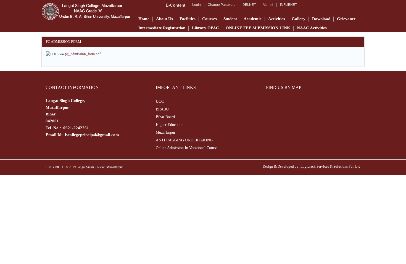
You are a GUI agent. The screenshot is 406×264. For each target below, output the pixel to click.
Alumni (268, 5)
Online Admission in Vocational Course (186, 148)
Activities (276, 19)
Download (321, 19)
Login (196, 5)
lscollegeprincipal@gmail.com (92, 135)
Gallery (298, 19)
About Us (164, 19)
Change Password (222, 5)
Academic (253, 19)
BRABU (162, 109)
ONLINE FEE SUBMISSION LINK (258, 28)
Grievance (346, 19)
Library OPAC (205, 28)
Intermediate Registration (161, 28)
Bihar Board (165, 117)
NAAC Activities (312, 28)
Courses (209, 19)
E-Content (175, 5)
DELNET (249, 5)
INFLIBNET (288, 5)
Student (230, 19)
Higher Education (169, 125)
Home (143, 19)
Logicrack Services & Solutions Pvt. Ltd (330, 166)
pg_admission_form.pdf (83, 54)
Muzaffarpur (165, 132)
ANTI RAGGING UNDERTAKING (184, 140)
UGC (160, 101)
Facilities (188, 19)
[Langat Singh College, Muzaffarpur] (85, 11)
